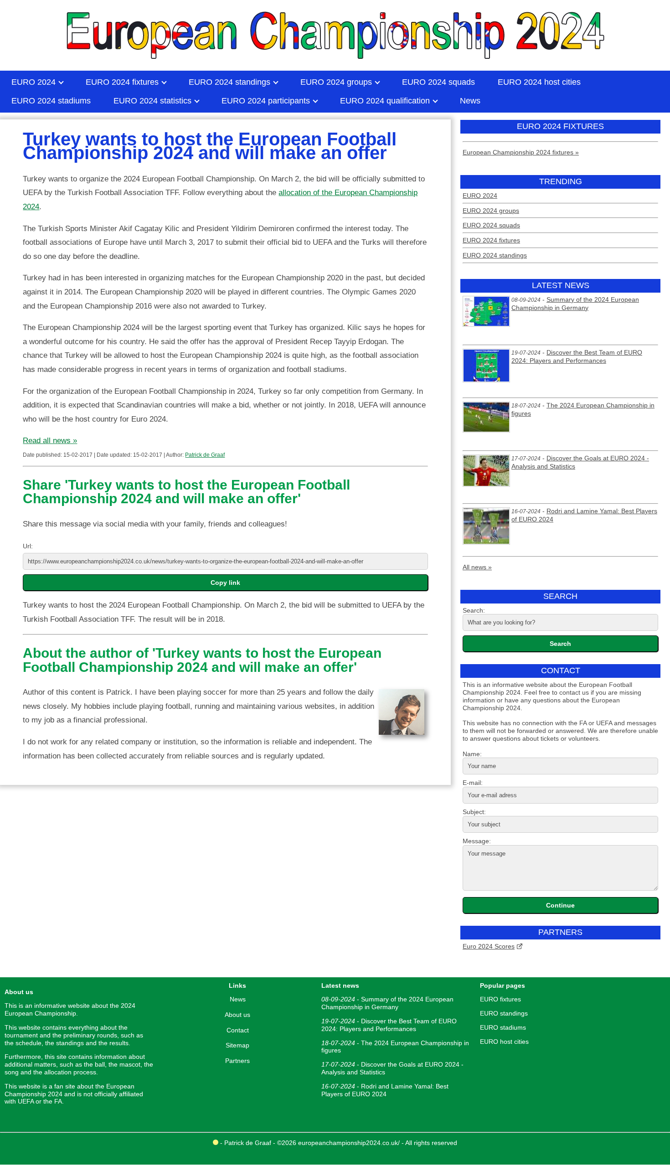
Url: (28, 546)
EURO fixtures (500, 999)
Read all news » (50, 440)
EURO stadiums (503, 1027)
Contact (238, 1030)
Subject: (474, 811)
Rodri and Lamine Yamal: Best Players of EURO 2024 (384, 1090)
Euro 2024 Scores (489, 946)
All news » (477, 567)
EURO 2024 (480, 195)
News (238, 999)
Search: (474, 610)
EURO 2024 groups (491, 210)
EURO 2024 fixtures (491, 240)
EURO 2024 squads (491, 225)
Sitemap (237, 1045)
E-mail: (473, 782)
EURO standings (504, 1013)
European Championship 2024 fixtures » (521, 152)
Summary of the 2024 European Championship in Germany (575, 303)
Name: (472, 754)
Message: (477, 841)
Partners (237, 1060)
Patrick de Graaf (205, 455)
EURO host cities (504, 1041)
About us (237, 1014)
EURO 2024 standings (495, 255)
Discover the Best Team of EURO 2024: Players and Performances (576, 356)
